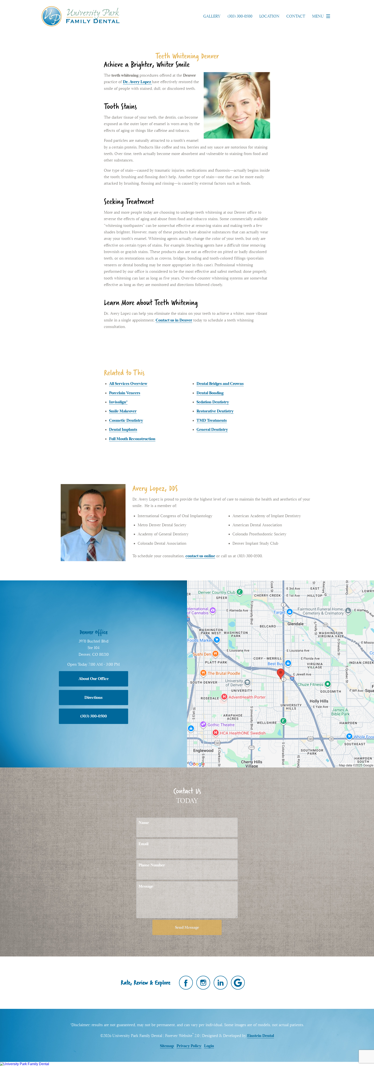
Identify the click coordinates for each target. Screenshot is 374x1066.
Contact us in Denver (174, 320)
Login (209, 1045)
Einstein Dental (260, 1035)
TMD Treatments (212, 420)
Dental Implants (123, 429)
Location (269, 16)
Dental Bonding (210, 392)
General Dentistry (212, 429)
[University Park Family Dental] (187, 1064)
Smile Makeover (123, 411)
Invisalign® (118, 401)
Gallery (212, 16)
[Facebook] (186, 983)
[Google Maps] (238, 983)
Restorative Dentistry (215, 411)
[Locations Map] (280, 673)
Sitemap (167, 1045)
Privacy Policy (189, 1045)
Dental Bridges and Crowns (220, 383)
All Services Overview (128, 383)
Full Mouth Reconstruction (132, 438)
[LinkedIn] (220, 983)
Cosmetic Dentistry (126, 420)
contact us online (200, 555)
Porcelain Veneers (124, 392)
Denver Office (94, 632)
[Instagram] (203, 983)
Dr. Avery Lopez (137, 81)
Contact (295, 16)
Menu (318, 16)
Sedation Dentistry (213, 401)
